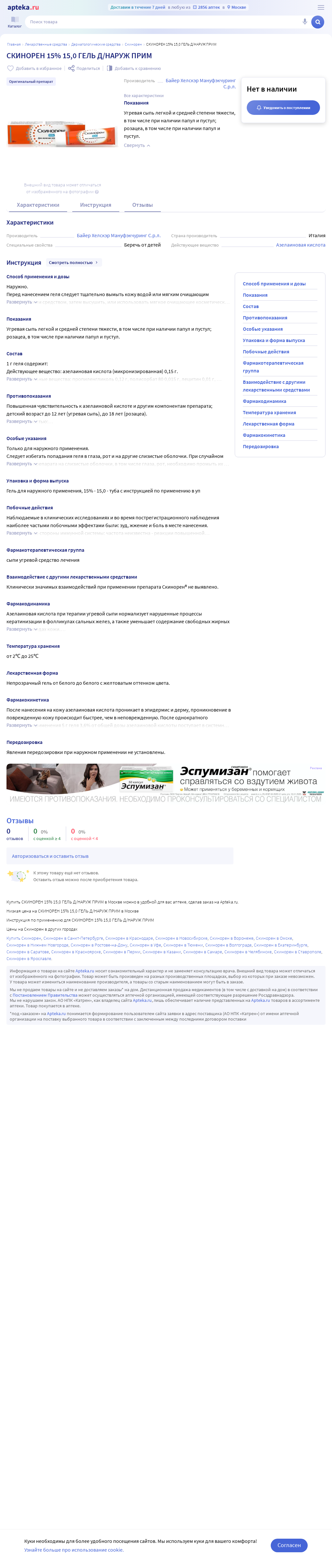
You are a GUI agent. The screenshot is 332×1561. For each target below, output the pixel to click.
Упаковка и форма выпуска (274, 340)
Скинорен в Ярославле (28, 958)
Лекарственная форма (268, 423)
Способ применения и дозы (274, 283)
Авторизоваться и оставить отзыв (50, 856)
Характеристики (38, 204)
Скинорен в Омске (274, 938)
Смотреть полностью (71, 262)
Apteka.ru (85, 971)
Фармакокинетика (264, 435)
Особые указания (263, 329)
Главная (14, 44)
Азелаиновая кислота (301, 244)
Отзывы (142, 204)
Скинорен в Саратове (27, 952)
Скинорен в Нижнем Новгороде (37, 945)
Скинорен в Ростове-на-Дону (99, 945)
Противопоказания (265, 317)
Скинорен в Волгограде (228, 945)
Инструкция (96, 204)
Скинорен (133, 44)
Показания (255, 295)
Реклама (316, 768)
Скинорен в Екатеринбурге (280, 945)
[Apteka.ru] (23, 8)
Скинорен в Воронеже (232, 938)
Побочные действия (266, 351)
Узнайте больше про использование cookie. (74, 1549)
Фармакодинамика (264, 401)
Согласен (289, 1545)
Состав (251, 306)
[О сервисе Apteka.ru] (321, 7)
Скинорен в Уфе (145, 945)
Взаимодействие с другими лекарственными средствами (276, 386)
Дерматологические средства (96, 44)
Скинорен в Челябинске (248, 952)
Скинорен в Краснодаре (129, 938)
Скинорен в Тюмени (183, 945)
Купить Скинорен (23, 938)
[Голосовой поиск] (305, 22)
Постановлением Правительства (45, 995)
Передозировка (261, 446)
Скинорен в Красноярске (76, 952)
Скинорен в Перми (121, 952)
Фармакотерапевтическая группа (273, 367)
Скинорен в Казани (162, 952)
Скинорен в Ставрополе (297, 952)
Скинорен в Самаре (202, 952)
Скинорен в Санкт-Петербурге (73, 938)
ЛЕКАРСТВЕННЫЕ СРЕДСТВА (46, 44)
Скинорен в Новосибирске (181, 938)
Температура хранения (269, 412)
